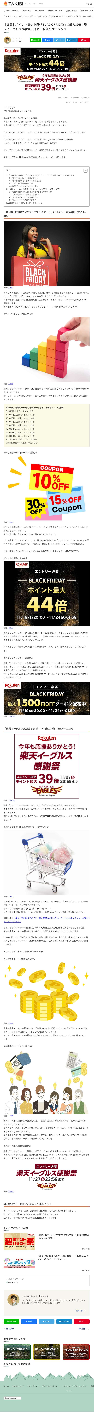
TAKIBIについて (18, 1386)
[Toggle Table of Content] (84, 170)
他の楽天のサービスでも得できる (25, 197)
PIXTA (10, 288)
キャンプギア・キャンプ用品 (23, 16)
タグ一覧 (27, 11)
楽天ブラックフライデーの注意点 (25, 186)
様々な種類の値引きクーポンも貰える (26, 181)
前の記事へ (10, 1329)
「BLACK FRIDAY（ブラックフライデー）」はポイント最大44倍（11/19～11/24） (42, 175)
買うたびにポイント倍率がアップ (25, 178)
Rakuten (11, 628)
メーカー (40, 11)
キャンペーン (13, 1282)
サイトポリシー (33, 1386)
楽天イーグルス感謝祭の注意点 (24, 200)
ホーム (6, 1386)
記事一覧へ (79, 1311)
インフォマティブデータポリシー (75, 1386)
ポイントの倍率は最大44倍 (22, 183)
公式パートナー (56, 11)
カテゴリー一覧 (12, 11)
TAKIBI (8, 16)
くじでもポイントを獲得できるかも (26, 195)
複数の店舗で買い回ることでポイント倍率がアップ (32, 192)
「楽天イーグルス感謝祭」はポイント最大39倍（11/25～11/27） (34, 189)
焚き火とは (72, 11)
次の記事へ (83, 1329)
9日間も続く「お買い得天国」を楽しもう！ (26, 203)
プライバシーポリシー (50, 1386)
